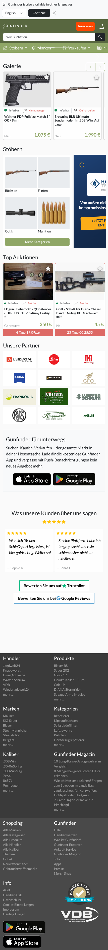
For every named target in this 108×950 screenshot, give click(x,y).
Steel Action (11, 735)
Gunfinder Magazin (67, 854)
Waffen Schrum (14, 680)
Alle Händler (12, 845)
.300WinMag (12, 771)
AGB (6, 890)
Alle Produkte (13, 840)
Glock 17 (60, 675)
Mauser (8, 716)
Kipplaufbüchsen (66, 721)
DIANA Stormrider (67, 689)
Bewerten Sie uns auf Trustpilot (54, 585)
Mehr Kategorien (37, 242)
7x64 (7, 776)
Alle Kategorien (14, 835)
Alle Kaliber (11, 849)
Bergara (9, 740)
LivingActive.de (14, 675)
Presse (59, 869)
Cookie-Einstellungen (18, 905)
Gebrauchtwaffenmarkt (20, 869)
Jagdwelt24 (11, 666)
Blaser (7, 725)
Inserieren (85, 26)
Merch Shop (62, 873)
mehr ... (8, 694)
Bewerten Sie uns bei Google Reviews (54, 598)
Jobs (57, 859)
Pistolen (60, 735)
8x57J (7, 781)
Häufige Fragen (14, 914)
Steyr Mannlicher (15, 730)
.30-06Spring (12, 766)
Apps (57, 864)
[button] (100, 26)
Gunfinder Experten (68, 845)
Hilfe (57, 830)
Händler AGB (12, 895)
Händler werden (65, 835)
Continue (39, 13)
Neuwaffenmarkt (15, 864)
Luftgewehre (63, 730)
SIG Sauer (10, 721)
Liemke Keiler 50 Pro (69, 680)
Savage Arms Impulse (69, 694)
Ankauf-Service (65, 849)
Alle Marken (12, 830)
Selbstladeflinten (66, 725)
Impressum (11, 909)
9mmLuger (11, 785)
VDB (6, 685)
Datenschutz (12, 900)
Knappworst (12, 670)
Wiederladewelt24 (16, 689)
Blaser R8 (61, 666)
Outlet (7, 859)
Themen (9, 854)
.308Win (9, 761)
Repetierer (61, 716)
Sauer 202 (61, 670)
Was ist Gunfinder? (67, 840)
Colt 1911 (61, 685)
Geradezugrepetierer (69, 740)
